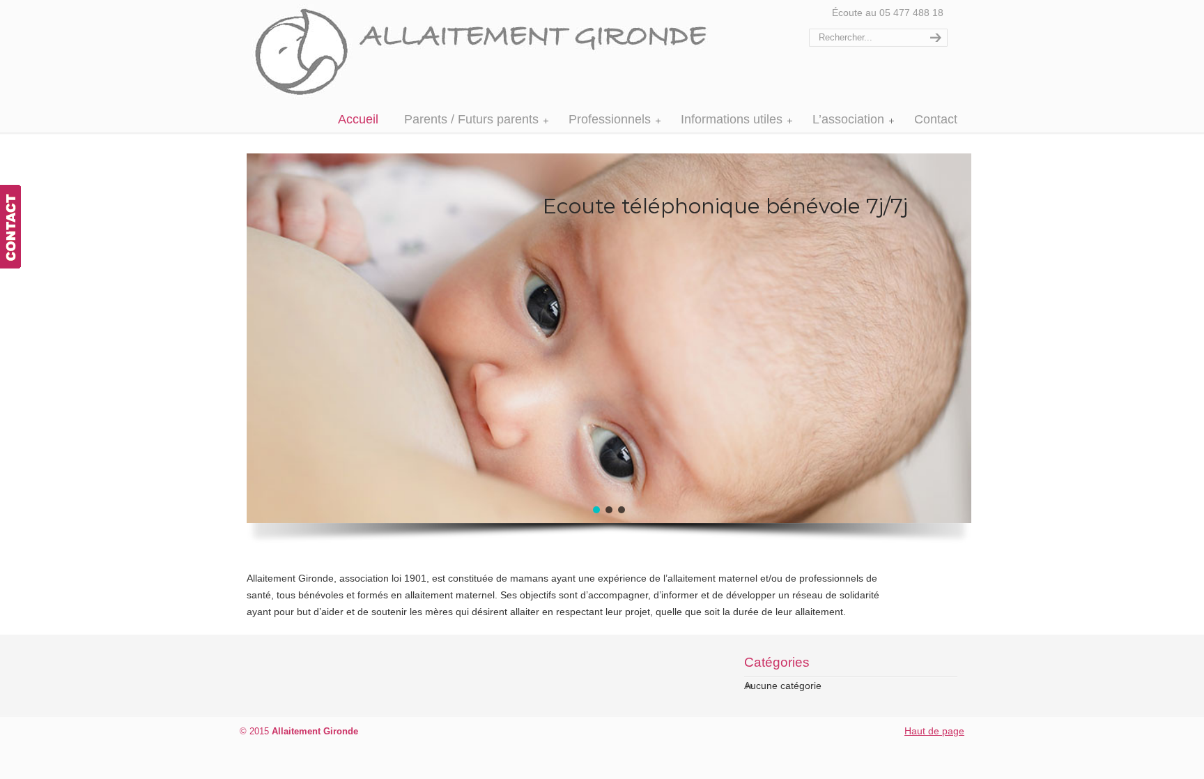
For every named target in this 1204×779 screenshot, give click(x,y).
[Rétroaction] (10, 227)
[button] (596, 509)
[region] (567, 354)
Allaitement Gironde (496, 51)
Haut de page (934, 730)
